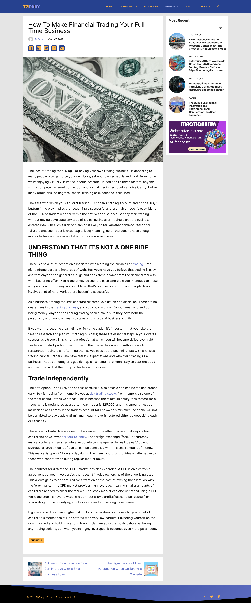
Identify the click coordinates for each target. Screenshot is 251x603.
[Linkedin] (204, 596)
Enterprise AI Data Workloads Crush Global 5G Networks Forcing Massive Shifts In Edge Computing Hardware (207, 65)
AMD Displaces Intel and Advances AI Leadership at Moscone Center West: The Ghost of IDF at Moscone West (207, 44)
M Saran (39, 39)
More (204, 6)
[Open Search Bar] (218, 6)
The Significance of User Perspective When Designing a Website (120, 568)
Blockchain (151, 6)
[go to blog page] (220, 28)
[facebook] (31, 48)
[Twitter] (211, 596)
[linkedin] (54, 48)
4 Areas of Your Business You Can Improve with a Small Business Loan (65, 568)
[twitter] (46, 48)
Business (170, 6)
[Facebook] (218, 596)
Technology (126, 6)
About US (69, 597)
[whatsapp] (38, 48)
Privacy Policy (54, 597)
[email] (62, 48)
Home (109, 6)
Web (188, 6)
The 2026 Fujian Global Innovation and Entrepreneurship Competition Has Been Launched (203, 109)
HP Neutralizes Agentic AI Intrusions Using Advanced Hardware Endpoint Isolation (206, 86)
